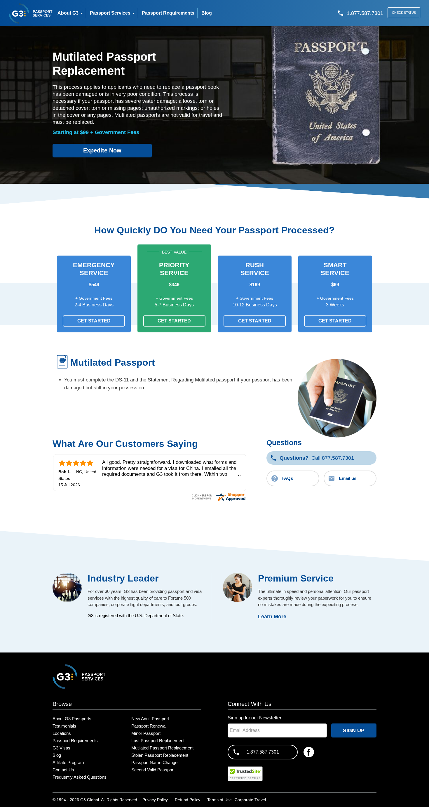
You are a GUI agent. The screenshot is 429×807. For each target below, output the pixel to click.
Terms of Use (219, 799)
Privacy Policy (155, 799)
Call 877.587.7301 (317, 458)
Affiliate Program (68, 762)
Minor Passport (146, 733)
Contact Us (63, 769)
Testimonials (64, 725)
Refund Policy (187, 799)
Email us (347, 478)
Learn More (272, 616)
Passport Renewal (148, 725)
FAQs (287, 478)
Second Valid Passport (153, 769)
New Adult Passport (150, 718)
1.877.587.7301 (263, 751)
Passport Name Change (154, 762)
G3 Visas (61, 747)
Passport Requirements (75, 740)
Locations (62, 733)
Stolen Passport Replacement (159, 755)
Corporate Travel (250, 799)
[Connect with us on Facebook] (309, 752)
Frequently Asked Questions (80, 777)
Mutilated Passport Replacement (162, 747)
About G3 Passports (72, 718)
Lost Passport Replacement (157, 740)
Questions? (294, 458)
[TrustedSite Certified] (245, 773)
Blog (57, 755)
